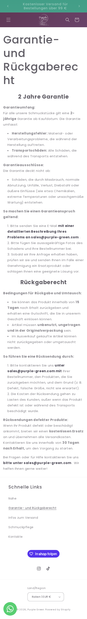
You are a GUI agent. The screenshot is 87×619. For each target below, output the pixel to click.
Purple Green (35, 609)
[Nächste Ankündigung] (79, 6)
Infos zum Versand (23, 518)
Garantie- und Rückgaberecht (32, 508)
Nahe (12, 498)
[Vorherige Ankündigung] (7, 6)
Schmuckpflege (21, 527)
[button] (8, 19)
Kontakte (15, 537)
